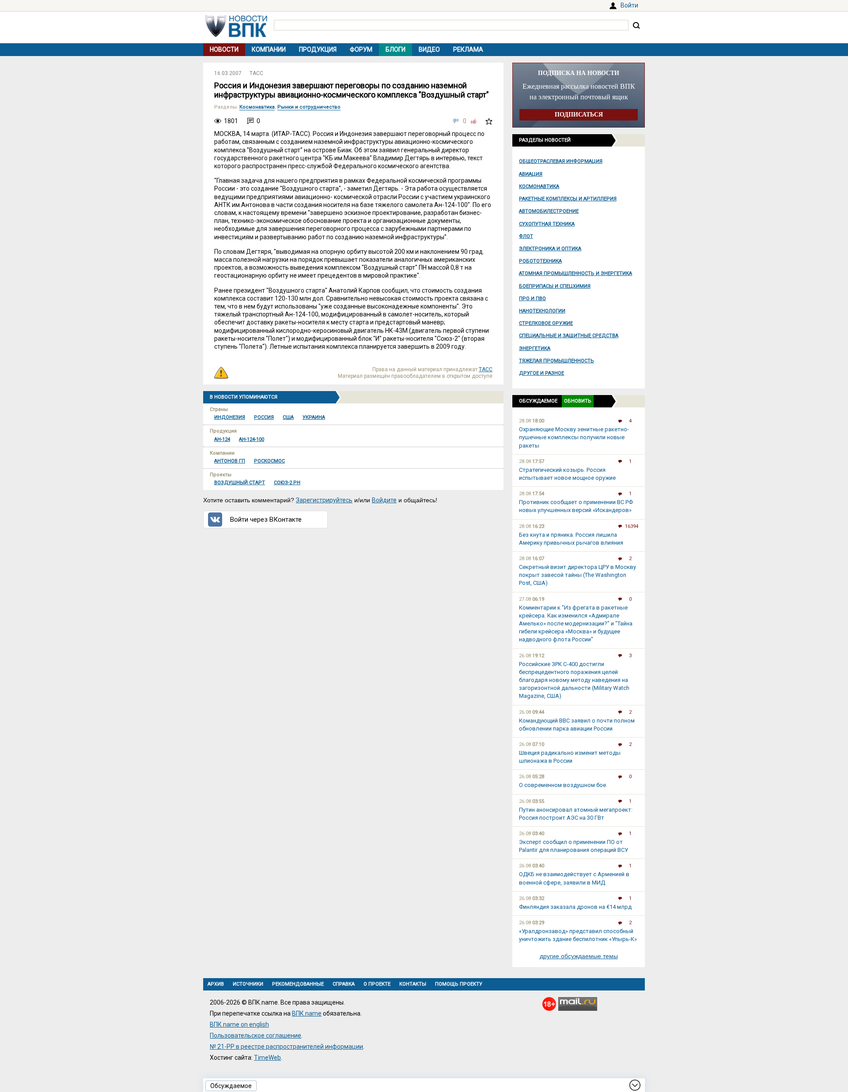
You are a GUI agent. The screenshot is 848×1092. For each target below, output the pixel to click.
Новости (224, 49)
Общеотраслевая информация (560, 161)
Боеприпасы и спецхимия (555, 286)
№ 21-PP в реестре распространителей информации (286, 1046)
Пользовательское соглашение (255, 1035)
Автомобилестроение (549, 211)
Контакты (412, 984)
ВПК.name (307, 1013)
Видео (429, 49)
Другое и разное (541, 373)
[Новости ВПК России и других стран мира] (236, 34)
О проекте (376, 984)
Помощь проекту (458, 984)
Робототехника (540, 261)
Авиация (530, 174)
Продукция (318, 49)
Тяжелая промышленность (556, 361)
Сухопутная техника (547, 224)
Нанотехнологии (542, 311)
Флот (526, 236)
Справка (344, 984)
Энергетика (534, 348)
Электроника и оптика (550, 249)
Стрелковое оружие (546, 323)
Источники (248, 984)
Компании (269, 49)
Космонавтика (539, 186)
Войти (629, 5)
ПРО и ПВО (532, 298)
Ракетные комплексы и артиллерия (568, 199)
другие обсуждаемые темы (579, 956)
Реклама (468, 49)
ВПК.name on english (239, 1024)
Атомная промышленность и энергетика (575, 273)
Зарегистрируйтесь (324, 500)
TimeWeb (267, 1057)
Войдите (384, 500)
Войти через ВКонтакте (266, 519)
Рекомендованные (298, 984)
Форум (361, 49)
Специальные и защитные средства (568, 336)
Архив (216, 984)
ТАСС (256, 73)
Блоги (395, 49)
